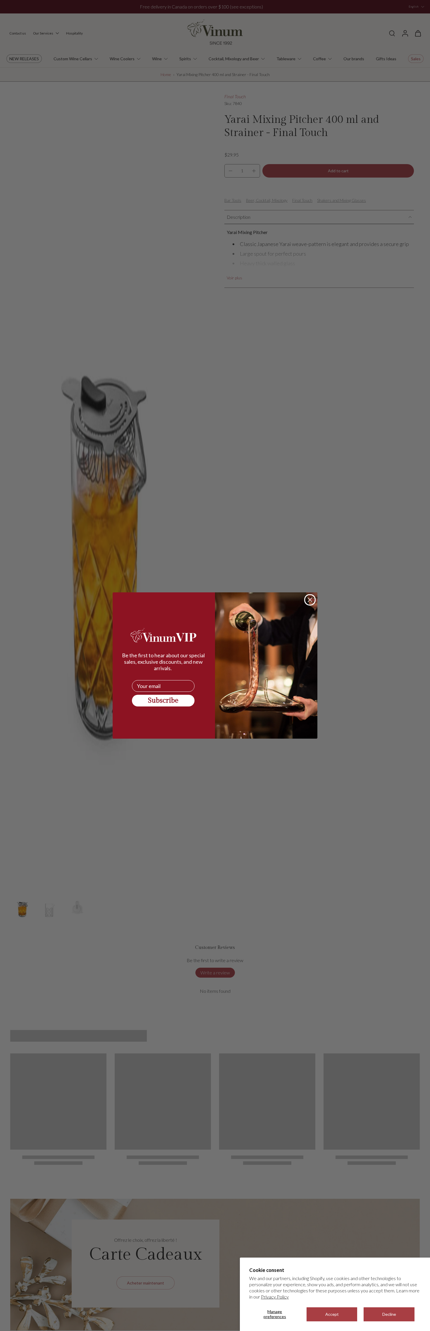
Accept (332, 1314)
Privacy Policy (275, 1296)
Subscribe (163, 701)
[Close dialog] (310, 600)
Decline (389, 1314)
